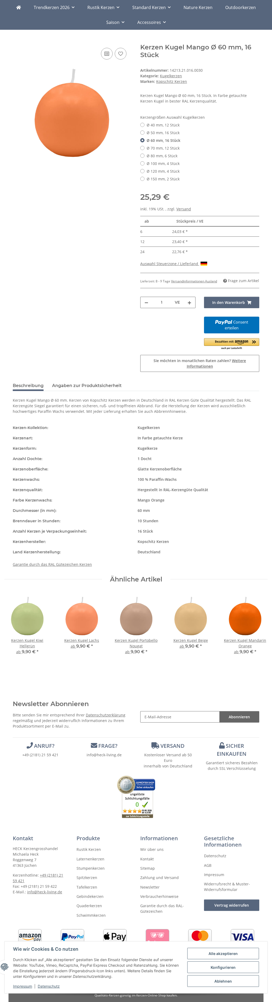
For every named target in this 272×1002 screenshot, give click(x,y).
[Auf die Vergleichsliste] (107, 54)
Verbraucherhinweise (159, 896)
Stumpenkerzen (90, 868)
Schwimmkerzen (91, 915)
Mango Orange (151, 500)
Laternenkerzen (90, 858)
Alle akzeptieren (223, 953)
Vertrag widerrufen (231, 905)
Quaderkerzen (89, 905)
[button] (231, 344)
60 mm (144, 510)
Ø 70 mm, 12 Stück (163, 148)
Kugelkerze (148, 448)
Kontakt (147, 858)
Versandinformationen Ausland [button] (194, 281)
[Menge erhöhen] (189, 302)
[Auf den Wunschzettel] (120, 54)
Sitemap (147, 868)
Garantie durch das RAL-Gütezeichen (162, 908)
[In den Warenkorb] (17, 41)
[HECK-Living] (18, 7)
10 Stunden (148, 520)
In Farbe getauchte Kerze (160, 437)
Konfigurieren (223, 967)
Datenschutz (49, 986)
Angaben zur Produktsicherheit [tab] (87, 385)
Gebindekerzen (90, 896)
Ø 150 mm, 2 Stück (163, 178)
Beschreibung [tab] (28, 385)
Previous (13, 627)
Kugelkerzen (171, 75)
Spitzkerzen (86, 877)
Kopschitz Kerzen (153, 541)
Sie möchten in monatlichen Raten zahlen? (200, 363)
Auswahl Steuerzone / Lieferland (169, 263)
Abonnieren (239, 716)
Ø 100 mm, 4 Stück (163, 163)
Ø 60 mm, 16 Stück (163, 140)
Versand (183, 208)
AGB (207, 865)
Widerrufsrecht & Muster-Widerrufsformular (227, 886)
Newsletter (150, 887)
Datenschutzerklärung (105, 714)
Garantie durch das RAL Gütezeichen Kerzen (52, 564)
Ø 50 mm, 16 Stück (163, 132)
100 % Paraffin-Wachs (157, 479)
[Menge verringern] (146, 302)
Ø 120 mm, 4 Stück (163, 171)
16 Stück (145, 531)
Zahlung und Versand (159, 877)
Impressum (22, 986)
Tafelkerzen (86, 887)
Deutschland (149, 551)
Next (259, 627)
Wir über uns (152, 849)
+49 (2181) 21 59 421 (40, 754)
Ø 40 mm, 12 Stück (163, 125)
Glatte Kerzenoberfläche (160, 469)
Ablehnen (223, 981)
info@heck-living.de (104, 754)
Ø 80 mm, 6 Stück (162, 155)
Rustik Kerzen (88, 849)
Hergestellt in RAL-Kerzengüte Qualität (173, 489)
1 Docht (145, 458)
